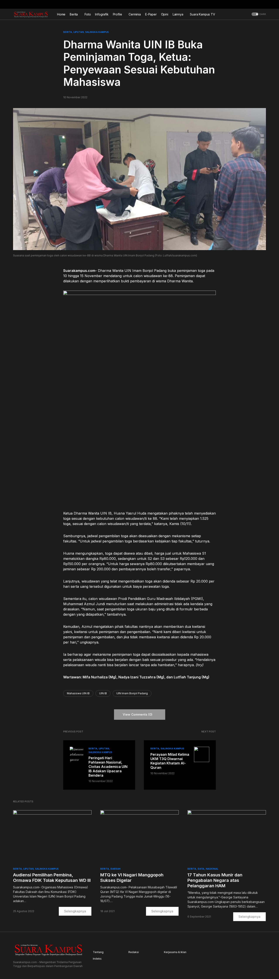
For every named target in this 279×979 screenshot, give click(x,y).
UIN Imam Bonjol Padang (132, 693)
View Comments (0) (137, 714)
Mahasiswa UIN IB (78, 693)
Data (201, 868)
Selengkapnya (75, 911)
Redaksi (133, 952)
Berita (67, 32)
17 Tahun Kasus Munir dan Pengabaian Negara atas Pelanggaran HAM (214, 880)
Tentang (98, 952)
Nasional (212, 868)
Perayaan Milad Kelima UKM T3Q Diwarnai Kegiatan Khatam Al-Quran (169, 761)
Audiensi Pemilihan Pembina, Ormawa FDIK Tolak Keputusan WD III (52, 877)
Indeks (97, 958)
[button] (264, 4)
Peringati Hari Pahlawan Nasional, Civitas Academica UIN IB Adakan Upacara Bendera (108, 766)
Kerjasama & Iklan (175, 952)
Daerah (116, 868)
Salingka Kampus (97, 32)
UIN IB (103, 693)
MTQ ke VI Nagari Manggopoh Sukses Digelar (131, 877)
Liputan (78, 32)
